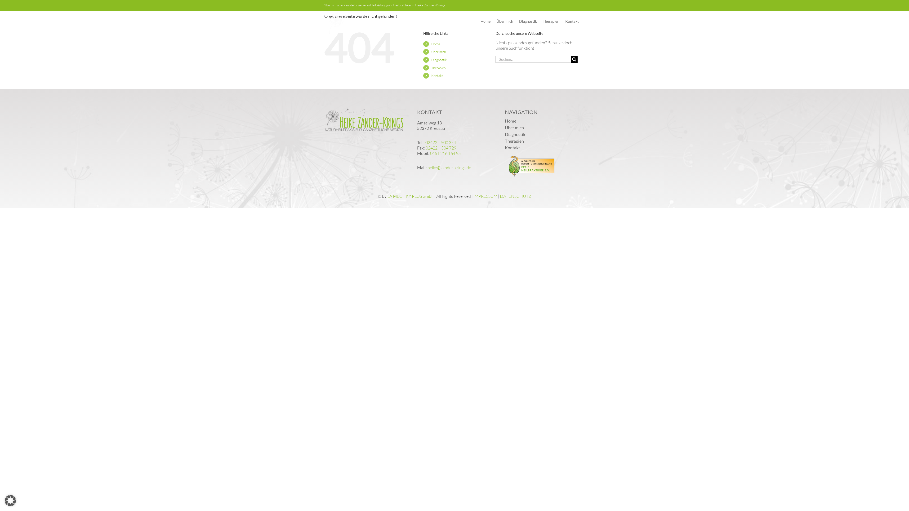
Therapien (438, 68)
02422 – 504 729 (441, 147)
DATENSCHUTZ (515, 196)
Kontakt (437, 76)
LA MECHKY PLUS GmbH (411, 196)
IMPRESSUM (485, 196)
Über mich (438, 52)
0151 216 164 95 (445, 153)
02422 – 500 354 (440, 142)
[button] (10, 500)
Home (435, 44)
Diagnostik (439, 60)
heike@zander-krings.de (449, 167)
